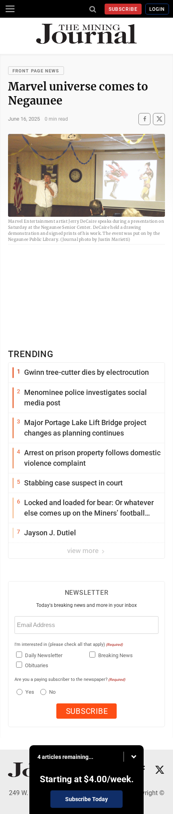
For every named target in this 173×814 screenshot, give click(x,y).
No (52, 692)
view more (83, 551)
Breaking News (115, 655)
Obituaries (36, 665)
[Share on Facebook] (144, 118)
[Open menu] (10, 9)
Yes (28, 692)
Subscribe (123, 9)
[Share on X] (159, 118)
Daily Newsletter (43, 655)
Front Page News (36, 71)
